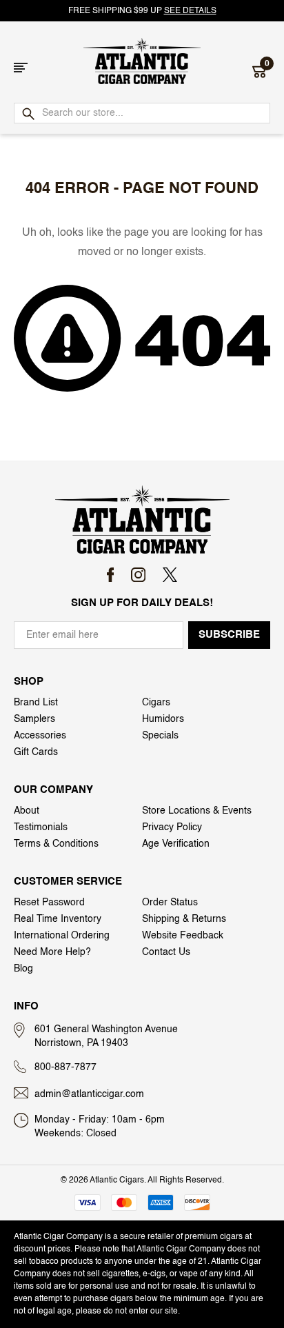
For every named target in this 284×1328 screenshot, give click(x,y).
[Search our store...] (28, 114)
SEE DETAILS (190, 11)
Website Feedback (182, 935)
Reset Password (49, 902)
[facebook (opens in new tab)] (110, 574)
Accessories (40, 736)
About (26, 811)
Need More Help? (52, 952)
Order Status (170, 902)
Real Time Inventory (57, 919)
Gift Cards (36, 752)
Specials (160, 736)
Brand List (36, 702)
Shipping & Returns (184, 919)
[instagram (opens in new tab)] (138, 574)
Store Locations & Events (197, 811)
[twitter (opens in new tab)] (170, 574)
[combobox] (142, 113)
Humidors (163, 719)
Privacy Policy (172, 827)
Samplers (34, 719)
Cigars (156, 702)
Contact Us (166, 952)
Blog (23, 969)
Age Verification (176, 844)
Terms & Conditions (56, 844)
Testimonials (41, 827)
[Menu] (21, 67)
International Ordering (62, 935)
